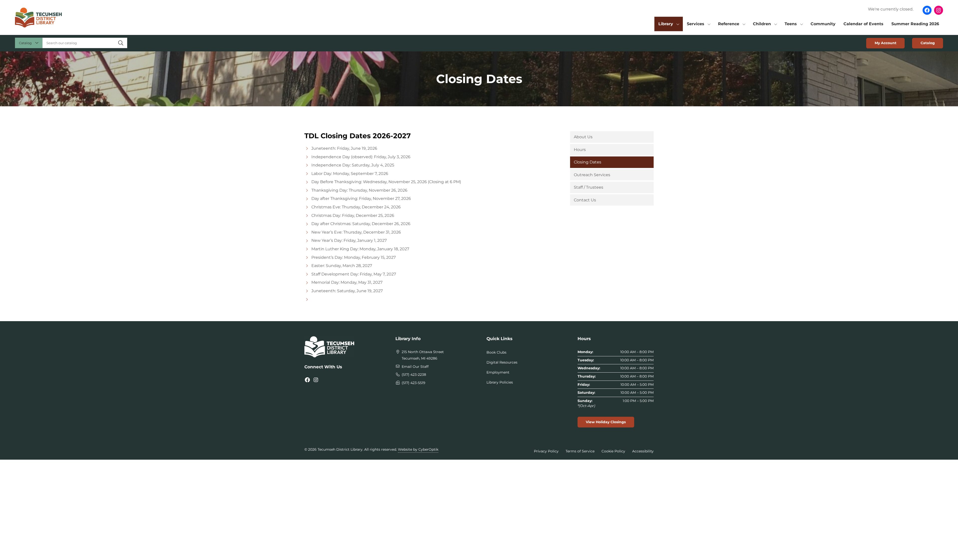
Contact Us (585, 200)
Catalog (928, 43)
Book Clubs (496, 352)
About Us (583, 137)
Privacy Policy (546, 451)
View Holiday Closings (606, 422)
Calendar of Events (863, 23)
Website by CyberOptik (418, 449)
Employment (497, 372)
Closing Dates (587, 162)
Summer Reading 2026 (915, 23)
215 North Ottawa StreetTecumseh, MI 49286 (423, 355)
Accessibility (643, 451)
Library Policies (499, 382)
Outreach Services (592, 174)
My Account (885, 43)
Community (823, 23)
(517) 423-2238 (414, 374)
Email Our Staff (415, 366)
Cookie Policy (613, 451)
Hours (580, 149)
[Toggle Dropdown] (678, 24)
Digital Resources (501, 362)
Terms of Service (580, 451)
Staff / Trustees (588, 187)
